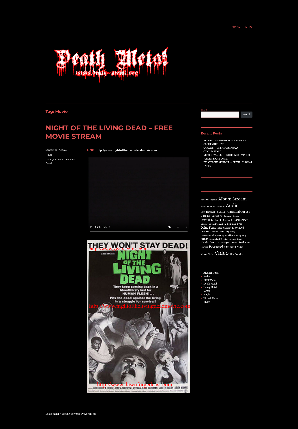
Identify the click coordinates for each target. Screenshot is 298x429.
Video (222, 253)
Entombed (238, 227)
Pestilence (244, 242)
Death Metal (210, 283)
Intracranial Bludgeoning (212, 235)
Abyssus (213, 200)
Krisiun (204, 239)
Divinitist (231, 224)
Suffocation (230, 246)
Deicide (218, 220)
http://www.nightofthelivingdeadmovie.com (126, 150)
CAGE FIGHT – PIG (213, 144)
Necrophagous (223, 243)
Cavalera (217, 215)
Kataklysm (230, 235)
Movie (49, 154)
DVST (239, 224)
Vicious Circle (207, 254)
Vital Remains (236, 254)
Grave (221, 232)
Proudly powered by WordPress (79, 413)
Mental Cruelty (236, 239)
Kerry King (241, 235)
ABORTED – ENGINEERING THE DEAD (224, 140)
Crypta (236, 216)
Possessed (216, 246)
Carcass (205, 215)
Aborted (204, 199)
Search (204, 109)
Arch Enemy (206, 206)
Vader (240, 247)
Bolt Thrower (208, 211)
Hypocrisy (230, 232)
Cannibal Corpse (238, 211)
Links (248, 26)
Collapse (227, 216)
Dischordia (228, 220)
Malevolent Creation (219, 239)
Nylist (234, 243)
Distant (204, 224)
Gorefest (205, 231)
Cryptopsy (207, 219)
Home (236, 26)
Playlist (204, 247)
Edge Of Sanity (224, 228)
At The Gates (219, 206)
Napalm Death (208, 242)
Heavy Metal (210, 287)
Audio (232, 205)
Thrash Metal (210, 298)
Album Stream (232, 198)
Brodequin (221, 212)
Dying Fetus (208, 227)
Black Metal (209, 280)
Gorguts (214, 232)
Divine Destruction (217, 224)
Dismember (240, 220)
